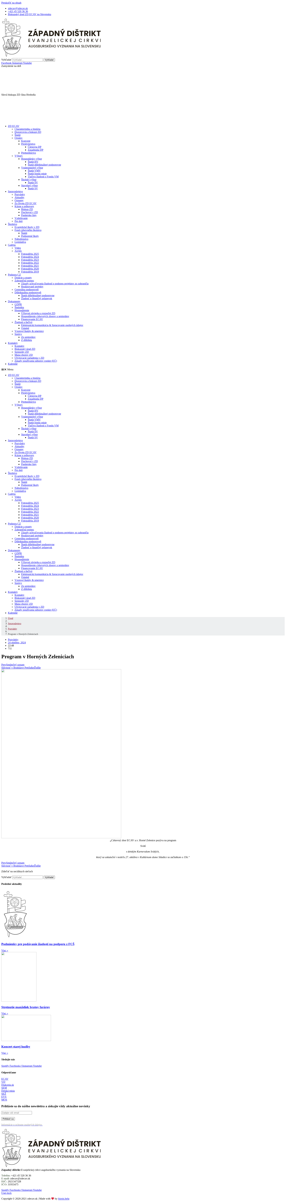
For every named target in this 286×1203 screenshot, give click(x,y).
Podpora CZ (14, 274)
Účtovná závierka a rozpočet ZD (38, 313)
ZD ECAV (13, 126)
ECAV (4, 1079)
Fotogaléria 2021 (30, 265)
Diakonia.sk (7, 1084)
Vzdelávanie (21, 218)
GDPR (18, 304)
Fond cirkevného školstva (28, 230)
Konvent (25, 141)
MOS (4, 1099)
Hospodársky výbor (31, 158)
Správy (18, 334)
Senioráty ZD (22, 352)
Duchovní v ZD (29, 212)
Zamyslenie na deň (11, 66)
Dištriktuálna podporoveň (28, 292)
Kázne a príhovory (24, 206)
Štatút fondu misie (37, 173)
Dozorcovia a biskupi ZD (28, 132)
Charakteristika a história (27, 129)
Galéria (12, 245)
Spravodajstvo (15, 191)
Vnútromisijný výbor (32, 167)
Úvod (10, 618)
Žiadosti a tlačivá (23, 322)
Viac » (4, 950)
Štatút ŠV (33, 182)
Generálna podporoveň (27, 289)
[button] (143, 66)
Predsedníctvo (28, 152)
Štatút (18, 135)
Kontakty (13, 343)
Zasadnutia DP (35, 149)
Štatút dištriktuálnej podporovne (44, 164)
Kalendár (13, 363)
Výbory (19, 155)
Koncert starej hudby (15, 1046)
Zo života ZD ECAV (26, 203)
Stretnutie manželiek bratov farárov (25, 1007)
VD (3, 1081)
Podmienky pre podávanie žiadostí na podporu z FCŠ (37, 944)
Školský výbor (28, 179)
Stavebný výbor (29, 185)
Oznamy (19, 200)
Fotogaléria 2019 (30, 271)
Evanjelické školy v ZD (27, 227)
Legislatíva (20, 242)
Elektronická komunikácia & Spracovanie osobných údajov (52, 325)
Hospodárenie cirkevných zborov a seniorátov (45, 316)
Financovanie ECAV (32, 319)
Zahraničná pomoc (24, 280)
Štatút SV (33, 188)
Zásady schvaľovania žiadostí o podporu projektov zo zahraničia (55, 283)
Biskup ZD (27, 209)
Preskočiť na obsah (11, 2)
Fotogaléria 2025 (30, 253)
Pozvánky (20, 194)
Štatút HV (33, 161)
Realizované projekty (32, 286)
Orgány (19, 138)
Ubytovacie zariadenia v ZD (29, 357)
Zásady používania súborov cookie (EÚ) (36, 360)
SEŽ (3, 1093)
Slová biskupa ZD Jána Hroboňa (18, 94)
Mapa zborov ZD (24, 355)
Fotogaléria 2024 (30, 256)
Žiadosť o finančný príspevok (36, 298)
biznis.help (63, 1198)
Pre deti (19, 221)
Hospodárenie (22, 310)
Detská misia (8, 1090)
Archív (18, 250)
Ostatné (25, 328)
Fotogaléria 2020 (30, 268)
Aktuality (19, 197)
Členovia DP (34, 146)
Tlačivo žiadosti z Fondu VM (43, 176)
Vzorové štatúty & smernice (29, 331)
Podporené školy (30, 236)
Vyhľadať (6, 59)
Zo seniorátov (28, 337)
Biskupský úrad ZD (25, 349)
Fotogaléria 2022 (30, 262)
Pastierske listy (29, 215)
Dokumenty (14, 301)
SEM (4, 1087)
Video (18, 248)
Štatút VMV (34, 170)
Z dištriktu (26, 340)
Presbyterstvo (28, 143)
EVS (3, 1096)
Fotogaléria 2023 (30, 259)
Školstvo (12, 224)
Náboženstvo (21, 239)
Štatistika (19, 307)
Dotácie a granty (23, 277)
